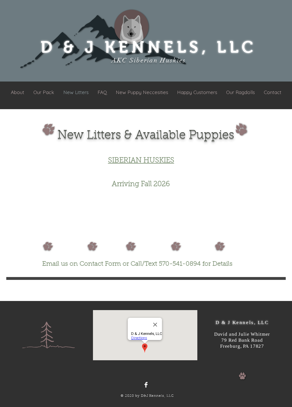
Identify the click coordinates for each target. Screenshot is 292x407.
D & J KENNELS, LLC (148, 47)
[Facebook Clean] (146, 385)
